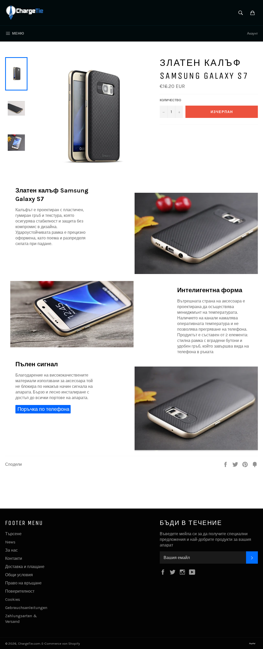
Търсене (13, 533)
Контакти (13, 558)
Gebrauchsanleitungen (26, 607)
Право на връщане (23, 583)
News (10, 542)
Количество (170, 100)
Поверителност (19, 591)
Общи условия (19, 574)
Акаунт (252, 33)
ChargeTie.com (29, 643)
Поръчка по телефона (43, 409)
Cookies (12, 599)
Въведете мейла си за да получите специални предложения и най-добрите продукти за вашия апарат (205, 539)
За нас (11, 550)
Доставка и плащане (24, 566)
